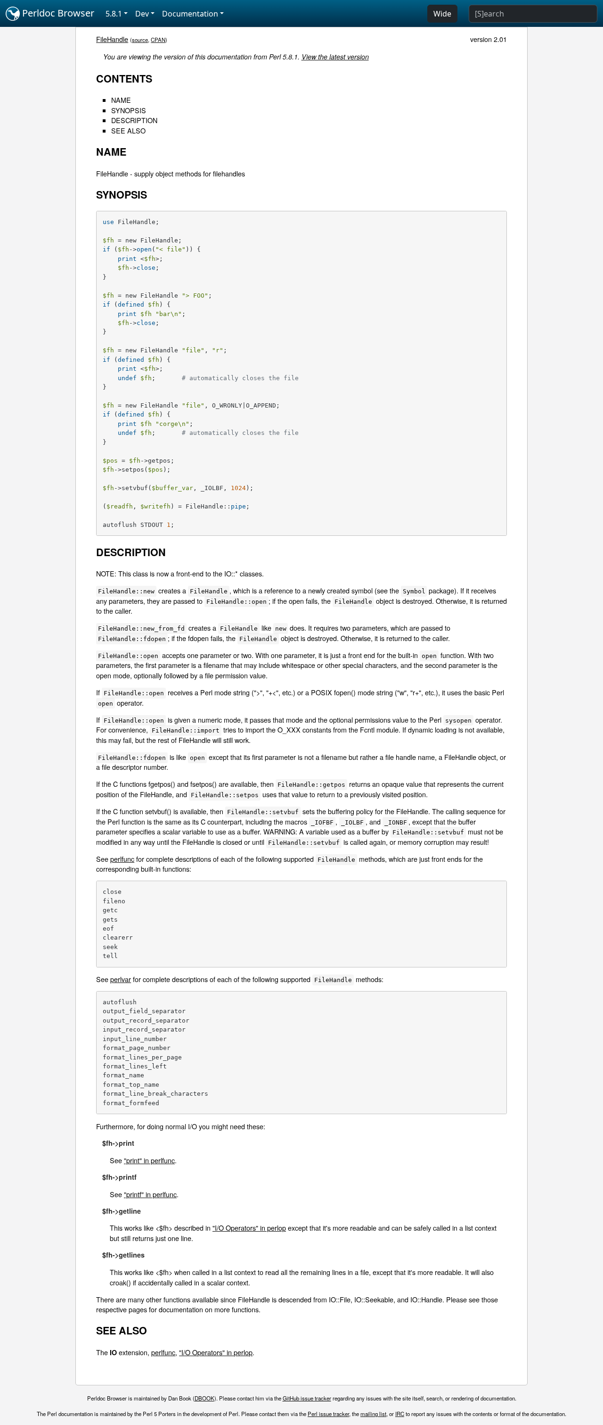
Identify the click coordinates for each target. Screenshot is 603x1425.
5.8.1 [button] (114, 13)
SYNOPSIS (128, 110)
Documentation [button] (190, 13)
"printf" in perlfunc (150, 1194)
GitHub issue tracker (307, 1398)
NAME (121, 100)
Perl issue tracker (328, 1413)
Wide (442, 13)
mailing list (373, 1413)
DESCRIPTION (134, 120)
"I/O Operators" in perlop (249, 1228)
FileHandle (112, 39)
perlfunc (122, 859)
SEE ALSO (128, 130)
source (140, 39)
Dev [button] (142, 13)
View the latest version (335, 56)
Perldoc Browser (57, 13)
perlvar (120, 979)
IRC (399, 1413)
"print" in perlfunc (149, 1160)
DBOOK (204, 1398)
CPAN (158, 39)
